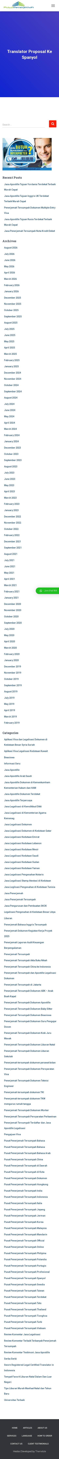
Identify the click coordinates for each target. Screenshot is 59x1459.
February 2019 (12, 722)
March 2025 (10, 354)
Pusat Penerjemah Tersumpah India (23, 1190)
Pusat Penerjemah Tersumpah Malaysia (25, 1228)
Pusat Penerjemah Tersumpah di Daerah (25, 1165)
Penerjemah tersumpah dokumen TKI (24, 1092)
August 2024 (10, 397)
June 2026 (9, 260)
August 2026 (10, 247)
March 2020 (10, 647)
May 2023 (9, 485)
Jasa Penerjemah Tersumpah (20, 899)
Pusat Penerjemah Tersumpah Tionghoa (25, 1316)
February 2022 (12, 535)
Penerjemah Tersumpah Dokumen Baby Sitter (28, 1009)
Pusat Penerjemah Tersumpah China (23, 1159)
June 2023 (9, 479)
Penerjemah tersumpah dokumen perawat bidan (30, 1062)
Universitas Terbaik (14, 1400)
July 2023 (9, 472)
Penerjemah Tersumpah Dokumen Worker (26, 1110)
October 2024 (11, 385)
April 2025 (9, 347)
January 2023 (11, 510)
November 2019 (12, 672)
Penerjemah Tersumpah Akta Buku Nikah (25, 960)
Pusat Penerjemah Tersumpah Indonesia (26, 1197)
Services (11, 1436)
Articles (27, 1428)
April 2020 (9, 641)
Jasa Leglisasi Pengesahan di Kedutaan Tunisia (29, 887)
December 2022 (12, 516)
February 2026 (12, 285)
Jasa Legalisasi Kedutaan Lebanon (22, 843)
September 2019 (13, 685)
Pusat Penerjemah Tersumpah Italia (23, 1203)
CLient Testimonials (38, 1444)
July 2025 (9, 329)
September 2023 (13, 460)
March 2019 (10, 716)
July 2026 (9, 254)
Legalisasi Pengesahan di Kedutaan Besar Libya (29, 912)
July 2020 (9, 629)
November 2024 (12, 379)
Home (15, 1428)
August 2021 (10, 554)
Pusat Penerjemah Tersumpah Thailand (25, 1309)
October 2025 (11, 310)
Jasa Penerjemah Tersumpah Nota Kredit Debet (29, 231)
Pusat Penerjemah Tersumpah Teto (22, 1303)
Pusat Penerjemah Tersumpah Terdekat (25, 1297)
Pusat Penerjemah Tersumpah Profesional (27, 1272)
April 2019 (9, 710)
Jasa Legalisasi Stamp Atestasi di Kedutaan (27, 880)
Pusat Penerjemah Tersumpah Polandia (25, 1259)
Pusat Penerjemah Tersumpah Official (24, 1240)
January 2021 (11, 597)
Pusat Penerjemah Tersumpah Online (24, 1247)
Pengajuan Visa (12, 1134)
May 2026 (9, 266)
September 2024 (13, 391)
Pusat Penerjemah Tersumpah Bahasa (24, 1140)
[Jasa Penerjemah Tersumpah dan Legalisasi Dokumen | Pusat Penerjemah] (19, 6)
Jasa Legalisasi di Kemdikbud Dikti (23, 806)
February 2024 (12, 435)
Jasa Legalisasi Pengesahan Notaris (24, 874)
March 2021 (10, 585)
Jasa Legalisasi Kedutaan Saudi (21, 855)
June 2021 (9, 566)
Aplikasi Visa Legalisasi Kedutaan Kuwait (26, 751)
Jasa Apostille (12, 770)
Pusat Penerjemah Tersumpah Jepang (24, 1209)
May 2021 (9, 572)
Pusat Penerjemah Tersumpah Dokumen (25, 1178)
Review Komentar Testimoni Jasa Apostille (27, 1352)
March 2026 (10, 279)
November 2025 (12, 304)
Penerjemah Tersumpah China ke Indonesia (27, 966)
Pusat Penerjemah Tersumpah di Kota (24, 1172)
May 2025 (9, 341)
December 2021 (12, 541)
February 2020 (12, 654)
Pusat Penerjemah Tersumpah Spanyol (25, 1278)
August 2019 (10, 691)
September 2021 (13, 547)
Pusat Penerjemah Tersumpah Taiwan (24, 1290)
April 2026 (9, 272)
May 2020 (9, 635)
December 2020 (12, 604)
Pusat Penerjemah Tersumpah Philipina (25, 1253)
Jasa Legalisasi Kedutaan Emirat (21, 837)
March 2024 (10, 429)
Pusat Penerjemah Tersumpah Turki (23, 1322)
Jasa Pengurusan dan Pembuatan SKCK (25, 906)
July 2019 (9, 698)
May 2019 (9, 704)
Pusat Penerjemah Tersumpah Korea (23, 1222)
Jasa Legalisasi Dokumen (18, 824)
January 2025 (11, 366)
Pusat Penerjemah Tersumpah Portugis (25, 1265)
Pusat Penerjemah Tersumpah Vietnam (25, 1328)
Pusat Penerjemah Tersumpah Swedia (24, 1284)
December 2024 (12, 372)
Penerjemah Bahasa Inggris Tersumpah (25, 924)
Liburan (8, 918)
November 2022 (12, 522)
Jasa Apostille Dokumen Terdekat (22, 794)
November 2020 (12, 610)
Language (27, 1436)
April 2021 (9, 579)
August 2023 (10, 466)
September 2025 (13, 316)
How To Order (45, 1436)
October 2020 (11, 616)
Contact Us (16, 1444)
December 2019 (12, 666)
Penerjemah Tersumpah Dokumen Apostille (27, 1002)
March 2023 (10, 497)
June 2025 (9, 335)
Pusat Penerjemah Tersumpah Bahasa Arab (27, 1153)
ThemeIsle (40, 1451)
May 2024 (9, 416)
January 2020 (11, 660)
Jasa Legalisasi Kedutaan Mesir (21, 849)
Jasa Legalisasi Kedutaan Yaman (22, 868)
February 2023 (12, 504)
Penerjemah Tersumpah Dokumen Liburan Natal (29, 1044)
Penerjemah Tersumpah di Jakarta (22, 984)
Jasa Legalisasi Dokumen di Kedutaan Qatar (27, 831)
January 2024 (11, 441)
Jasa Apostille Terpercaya (18, 800)
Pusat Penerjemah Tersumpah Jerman (24, 1215)
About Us (42, 1428)
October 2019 (11, 679)
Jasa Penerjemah (13, 893)
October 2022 (11, 529)
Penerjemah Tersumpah (17, 954)
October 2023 (11, 454)
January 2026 (11, 291)
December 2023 (12, 447)
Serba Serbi (10, 1358)
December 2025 (12, 297)
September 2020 (13, 623)
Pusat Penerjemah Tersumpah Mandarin (25, 1234)
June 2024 (9, 410)
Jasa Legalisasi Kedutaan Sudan (21, 862)
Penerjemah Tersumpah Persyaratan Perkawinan (30, 1116)
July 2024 (9, 404)
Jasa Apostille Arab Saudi (18, 776)
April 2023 (9, 491)
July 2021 (9, 560)
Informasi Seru (12, 763)
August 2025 (10, 322)
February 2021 (12, 591)
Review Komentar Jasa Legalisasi (22, 1334)
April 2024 (9, 422)
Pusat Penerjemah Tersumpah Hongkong (26, 1184)
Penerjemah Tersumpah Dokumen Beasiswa (27, 1015)
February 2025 (12, 360)
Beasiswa (9, 757)
